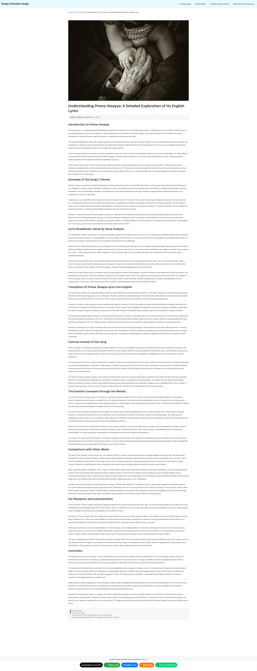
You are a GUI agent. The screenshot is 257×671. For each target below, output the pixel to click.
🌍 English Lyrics (130, 665)
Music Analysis (79, 12)
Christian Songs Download (219, 4)
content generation (78, 613)
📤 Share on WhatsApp (166, 665)
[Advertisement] (124, 640)
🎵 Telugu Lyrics (112, 665)
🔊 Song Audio (147, 665)
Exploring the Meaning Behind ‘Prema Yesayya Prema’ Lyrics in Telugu (95, 617)
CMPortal (144, 659)
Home (70, 12)
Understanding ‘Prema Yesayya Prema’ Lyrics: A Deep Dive (92, 615)
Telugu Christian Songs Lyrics (243, 4)
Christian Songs (185, 4)
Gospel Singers (200, 4)
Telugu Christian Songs (15, 3)
